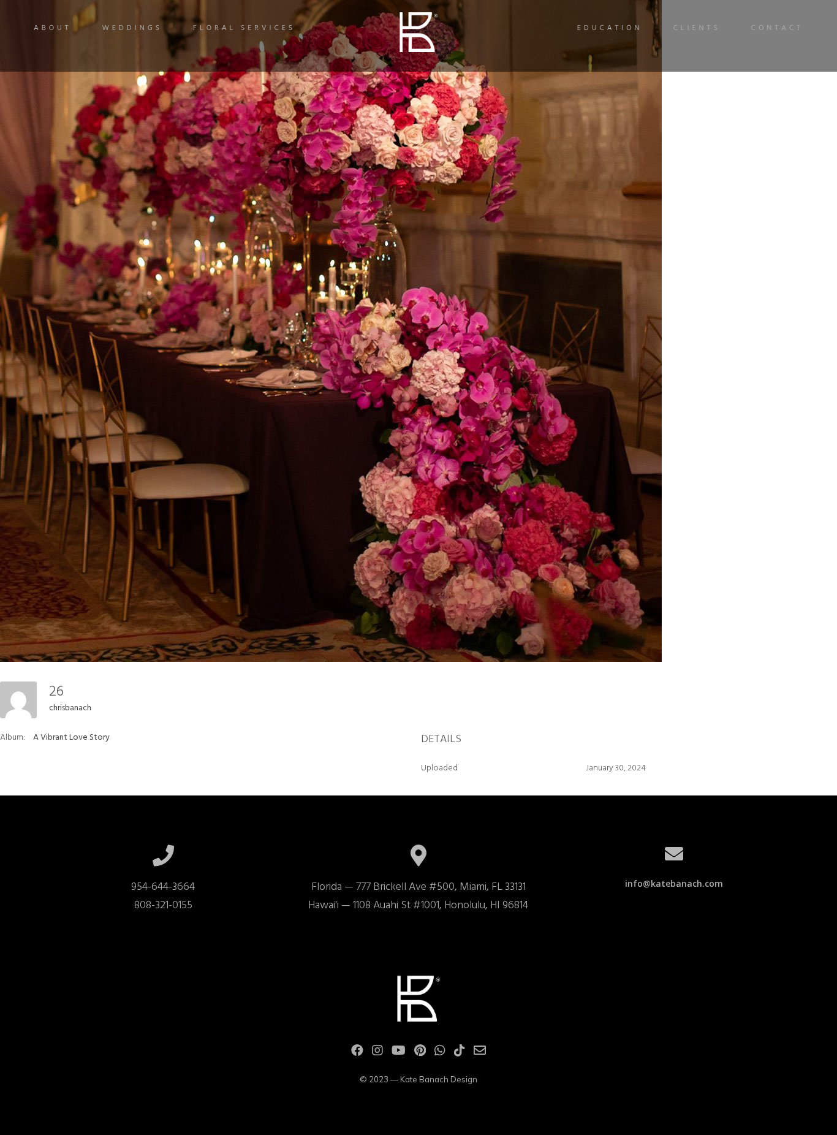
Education (610, 28)
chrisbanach (70, 708)
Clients (697, 28)
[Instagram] (377, 1053)
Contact (777, 28)
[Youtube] (398, 1053)
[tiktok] (459, 1053)
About (53, 28)
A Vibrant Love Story (71, 738)
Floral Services (244, 28)
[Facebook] (357, 1053)
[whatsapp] (440, 1053)
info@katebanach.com (674, 883)
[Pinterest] (420, 1053)
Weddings (132, 28)
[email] (479, 1053)
